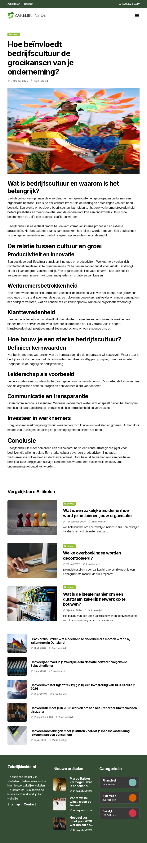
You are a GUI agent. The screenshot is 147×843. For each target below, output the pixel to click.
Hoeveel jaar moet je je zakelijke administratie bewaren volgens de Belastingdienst (78, 664)
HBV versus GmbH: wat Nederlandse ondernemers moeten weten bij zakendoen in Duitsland (80, 641)
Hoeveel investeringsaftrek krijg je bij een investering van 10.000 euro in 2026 (82, 686)
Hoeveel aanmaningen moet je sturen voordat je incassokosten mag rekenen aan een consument (80, 732)
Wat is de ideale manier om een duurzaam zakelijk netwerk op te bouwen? (94, 599)
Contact (28, 3)
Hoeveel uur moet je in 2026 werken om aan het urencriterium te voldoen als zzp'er (83, 709)
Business (14, 34)
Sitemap (13, 804)
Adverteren (13, 3)
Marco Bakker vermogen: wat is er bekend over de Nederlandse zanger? (81, 782)
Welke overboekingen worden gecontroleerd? (92, 555)
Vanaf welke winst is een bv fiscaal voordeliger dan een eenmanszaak (81, 801)
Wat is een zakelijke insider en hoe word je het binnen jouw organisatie (97, 513)
